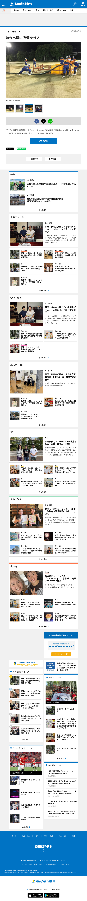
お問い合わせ (52, 864)
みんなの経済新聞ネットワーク (43, 881)
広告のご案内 (65, 864)
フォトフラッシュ (13, 31)
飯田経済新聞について (29, 861)
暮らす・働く (48, 10)
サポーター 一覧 (61, 654)
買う (37, 10)
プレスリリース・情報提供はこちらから (54, 861)
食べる (16, 10)
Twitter (75, 4)
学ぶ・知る (61, 10)
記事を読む (43, 141)
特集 (71, 10)
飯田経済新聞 (21, 4)
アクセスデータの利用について (32, 864)
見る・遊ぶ (27, 10)
